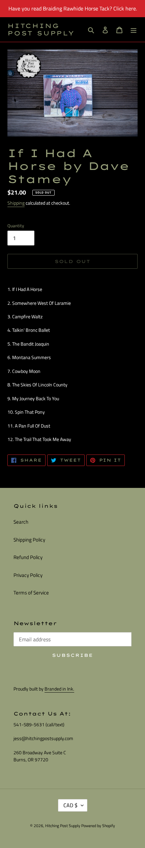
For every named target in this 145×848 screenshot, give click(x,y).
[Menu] (133, 29)
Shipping (16, 202)
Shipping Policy (29, 540)
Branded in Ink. (59, 688)
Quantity (15, 226)
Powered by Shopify (98, 825)
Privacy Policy (27, 575)
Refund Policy (27, 557)
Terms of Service (31, 592)
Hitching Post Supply (41, 29)
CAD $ (70, 805)
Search (20, 522)
